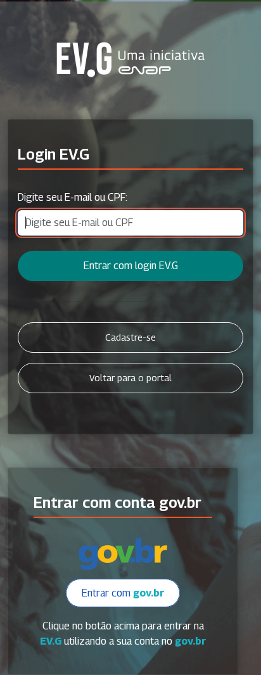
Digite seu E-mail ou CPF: (72, 197)
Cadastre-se (130, 337)
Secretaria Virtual (130, 60)
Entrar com (123, 593)
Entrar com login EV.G (131, 266)
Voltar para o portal (130, 377)
